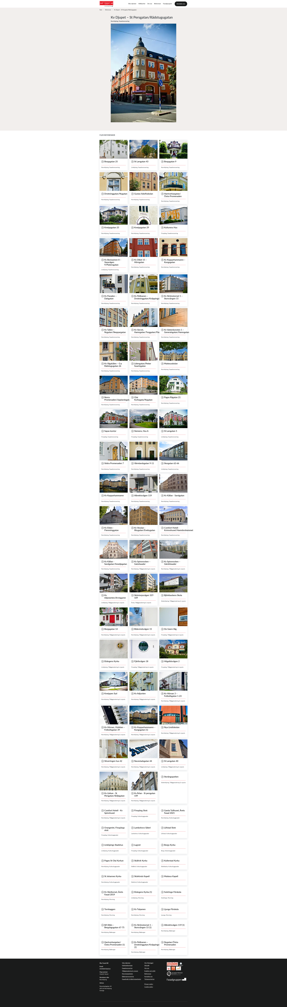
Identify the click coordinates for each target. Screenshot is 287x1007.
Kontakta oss (181, 4)
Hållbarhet (141, 3)
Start (101, 10)
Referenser (157, 3)
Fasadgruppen (167, 3)
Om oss (149, 3)
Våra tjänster (132, 3)
